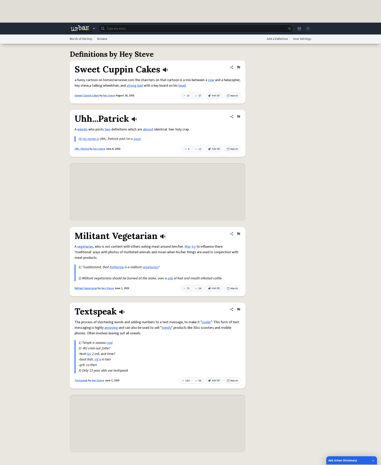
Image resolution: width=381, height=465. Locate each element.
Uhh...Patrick (82, 149)
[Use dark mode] (308, 28)
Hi (80, 138)
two (108, 129)
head (182, 85)
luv (89, 353)
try (193, 246)
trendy (166, 327)
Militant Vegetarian (86, 288)
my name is (90, 138)
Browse (102, 39)
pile (170, 278)
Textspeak (81, 381)
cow (211, 80)
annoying (111, 327)
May (188, 246)
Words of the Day (81, 39)
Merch (234, 96)
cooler (206, 322)
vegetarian (85, 246)
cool (110, 342)
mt (96, 359)
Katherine (117, 267)
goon (137, 138)
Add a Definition (277, 39)
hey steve (109, 96)
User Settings (302, 39)
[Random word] (289, 28)
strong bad (135, 85)
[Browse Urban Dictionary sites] (82, 28)
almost (148, 129)
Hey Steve (107, 288)
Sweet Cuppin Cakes (87, 96)
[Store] (299, 28)
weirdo (82, 129)
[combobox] (196, 29)
